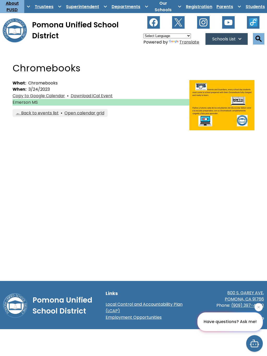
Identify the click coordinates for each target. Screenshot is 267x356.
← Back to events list (37, 113)
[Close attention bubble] (258, 307)
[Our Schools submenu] (167, 6)
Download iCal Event (92, 96)
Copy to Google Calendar (39, 96)
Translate (189, 42)
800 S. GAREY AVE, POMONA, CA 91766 (244, 296)
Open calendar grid (84, 113)
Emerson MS (25, 102)
